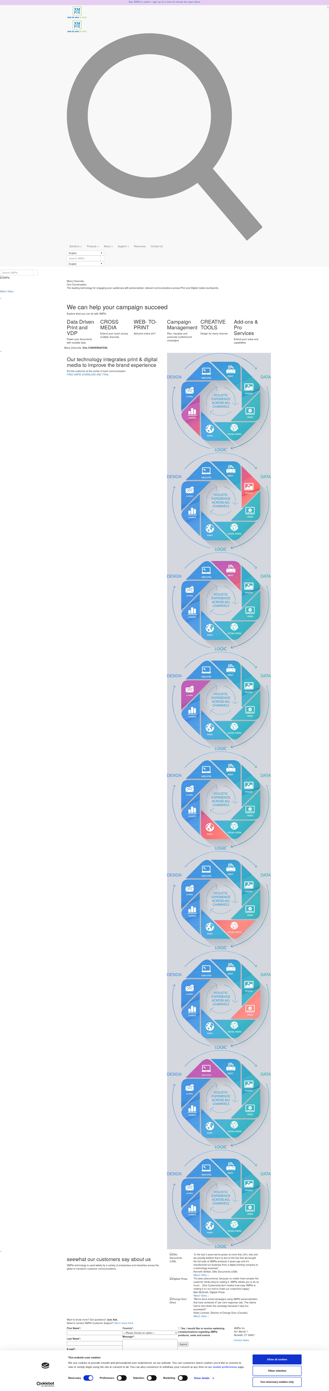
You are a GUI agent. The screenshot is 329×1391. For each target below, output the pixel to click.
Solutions (74, 246)
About (107, 246)
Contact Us (157, 246)
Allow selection (277, 1370)
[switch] (122, 1378)
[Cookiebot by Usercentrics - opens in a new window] (45, 1384)
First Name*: (74, 1328)
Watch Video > (201, 1275)
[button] (85, 252)
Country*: (128, 1328)
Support (122, 246)
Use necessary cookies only (277, 1381)
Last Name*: (74, 1338)
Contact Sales (241, 1340)
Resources (140, 246)
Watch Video (7, 291)
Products (92, 246)
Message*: (129, 1336)
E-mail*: (71, 1349)
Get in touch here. (124, 1323)
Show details (202, 1378)
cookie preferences (225, 1366)
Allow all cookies (277, 1359)
